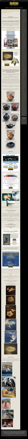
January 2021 (23, 82)
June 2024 (23, 35)
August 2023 (23, 47)
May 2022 (23, 64)
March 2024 (23, 39)
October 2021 (23, 72)
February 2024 (23, 40)
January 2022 (23, 69)
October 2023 (23, 45)
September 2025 (24, 21)
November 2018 (24, 112)
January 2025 (23, 29)
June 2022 (23, 63)
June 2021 (23, 76)
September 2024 (24, 33)
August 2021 (23, 75)
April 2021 (23, 78)
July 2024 (23, 34)
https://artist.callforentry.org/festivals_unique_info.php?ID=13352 (11, 249)
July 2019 (23, 102)
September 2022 (24, 60)
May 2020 (23, 90)
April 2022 (23, 65)
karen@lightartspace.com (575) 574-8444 (19, 433)
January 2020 (23, 95)
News (22, 120)
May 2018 (23, 114)
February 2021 (23, 81)
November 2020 (24, 83)
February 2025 (23, 28)
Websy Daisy (21, 437)
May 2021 (23, 77)
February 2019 (23, 108)
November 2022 (24, 58)
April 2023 (23, 52)
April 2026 (23, 15)
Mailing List (16, 434)
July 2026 (23, 11)
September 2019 (24, 100)
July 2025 (23, 22)
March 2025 (23, 27)
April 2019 (23, 106)
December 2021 (24, 70)
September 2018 (24, 113)
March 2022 (23, 66)
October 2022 (23, 59)
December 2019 (24, 96)
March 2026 (23, 16)
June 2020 (23, 89)
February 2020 (23, 94)
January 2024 (23, 41)
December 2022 (24, 57)
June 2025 (23, 23)
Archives (20, 434)
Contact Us (13, 434)
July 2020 (23, 88)
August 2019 (23, 101)
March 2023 (23, 53)
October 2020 (23, 84)
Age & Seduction (24, 119)
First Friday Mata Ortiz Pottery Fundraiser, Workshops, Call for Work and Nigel (11, 11)
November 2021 (24, 71)
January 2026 (23, 17)
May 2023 (23, 51)
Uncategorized (23, 121)
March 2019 (23, 107)
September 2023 (24, 46)
